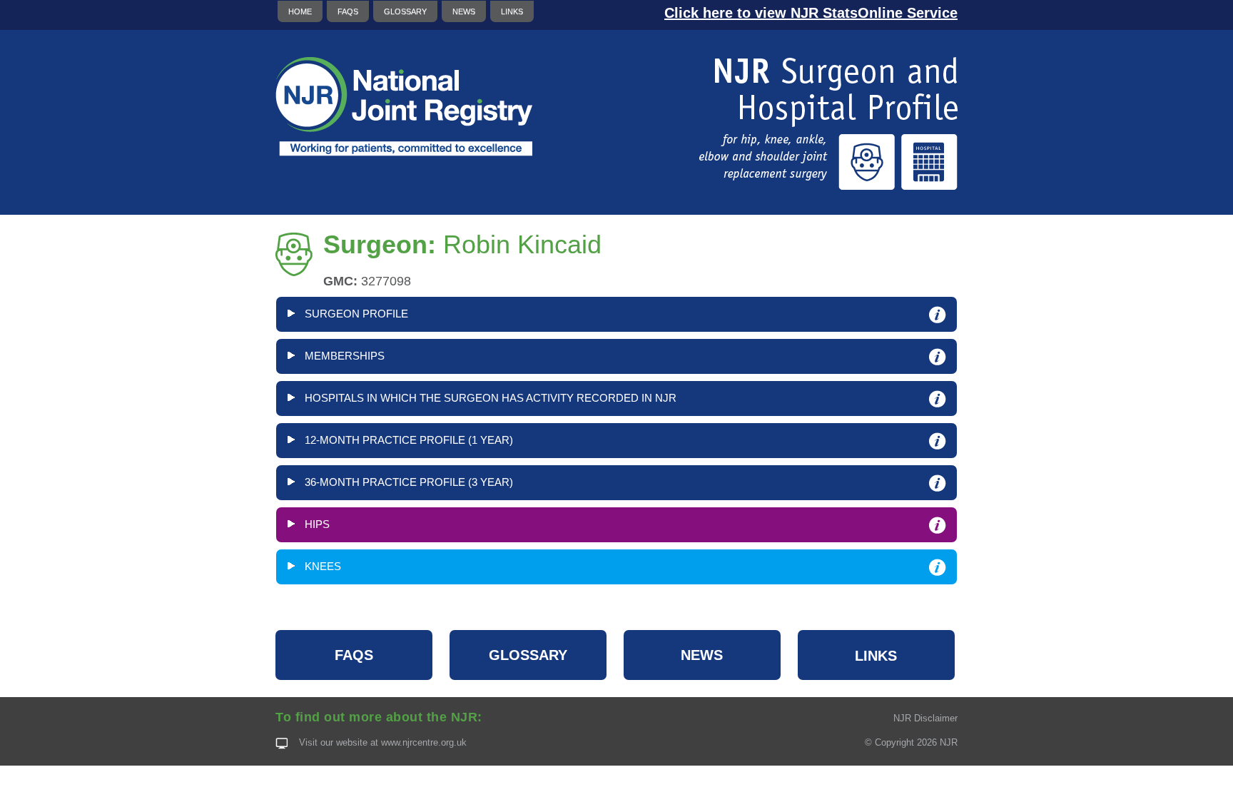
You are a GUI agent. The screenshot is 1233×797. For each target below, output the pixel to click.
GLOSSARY (405, 11)
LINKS (512, 11)
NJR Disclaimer (925, 718)
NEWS (463, 11)
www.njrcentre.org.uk (424, 742)
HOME (300, 11)
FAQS (348, 11)
